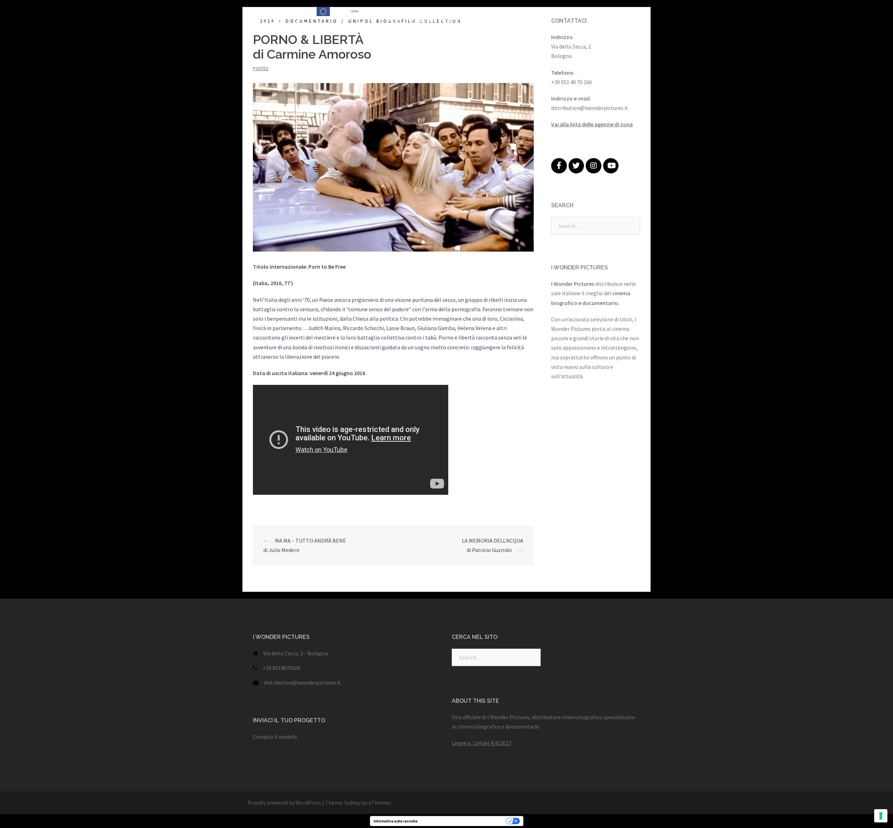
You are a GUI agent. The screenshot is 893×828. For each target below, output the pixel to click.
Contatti (510, 20)
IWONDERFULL (463, 12)
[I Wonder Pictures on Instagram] (593, 166)
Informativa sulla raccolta (396, 821)
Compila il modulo (275, 736)
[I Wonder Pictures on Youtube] (611, 166)
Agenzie (421, 20)
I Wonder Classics (556, 12)
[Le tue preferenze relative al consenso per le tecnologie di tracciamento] (880, 815)
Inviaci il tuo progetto (466, 20)
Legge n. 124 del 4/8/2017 (481, 742)
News (395, 20)
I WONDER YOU (508, 12)
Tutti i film (424, 12)
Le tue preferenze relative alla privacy (464, 821)
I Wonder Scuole (606, 12)
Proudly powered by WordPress (284, 802)
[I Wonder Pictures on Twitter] (576, 166)
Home (396, 12)
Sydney (352, 802)
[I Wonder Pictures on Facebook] (559, 166)
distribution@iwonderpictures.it (302, 682)
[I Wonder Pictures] (310, 15)
